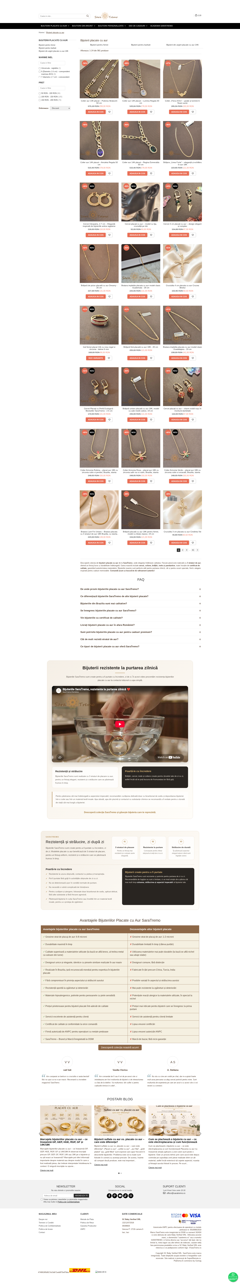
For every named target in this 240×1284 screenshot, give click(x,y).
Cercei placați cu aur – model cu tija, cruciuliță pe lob (141, 225)
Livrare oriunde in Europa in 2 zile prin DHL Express (81, 1274)
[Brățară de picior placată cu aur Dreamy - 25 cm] (99, 263)
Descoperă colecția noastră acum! (120, 1047)
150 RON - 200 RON (49, 100)
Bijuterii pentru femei (47, 45)
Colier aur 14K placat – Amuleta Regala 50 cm (99, 163)
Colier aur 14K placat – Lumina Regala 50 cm (140, 102)
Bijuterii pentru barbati (47, 48)
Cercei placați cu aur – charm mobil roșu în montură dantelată (182, 409)
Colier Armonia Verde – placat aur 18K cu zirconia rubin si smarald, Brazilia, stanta (182, 471)
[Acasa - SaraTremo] (108, 16)
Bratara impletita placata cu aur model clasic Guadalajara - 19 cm (182, 348)
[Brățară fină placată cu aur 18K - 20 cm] (140, 325)
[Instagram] (130, 1195)
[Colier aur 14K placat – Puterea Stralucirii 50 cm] (99, 79)
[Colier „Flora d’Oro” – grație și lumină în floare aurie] (182, 79)
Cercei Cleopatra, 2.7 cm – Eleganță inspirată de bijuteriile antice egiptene (99, 225)
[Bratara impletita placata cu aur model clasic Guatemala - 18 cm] (140, 263)
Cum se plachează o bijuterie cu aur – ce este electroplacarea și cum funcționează (172, 1140)
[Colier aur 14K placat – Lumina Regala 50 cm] (140, 79)
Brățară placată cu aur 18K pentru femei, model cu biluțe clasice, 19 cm (141, 533)
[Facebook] (109, 1195)
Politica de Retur (87, 1223)
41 (193, 550)
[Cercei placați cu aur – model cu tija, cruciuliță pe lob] (140, 202)
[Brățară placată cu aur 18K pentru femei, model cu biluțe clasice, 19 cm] (140, 509)
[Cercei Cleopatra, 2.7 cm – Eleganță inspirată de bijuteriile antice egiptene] (99, 202)
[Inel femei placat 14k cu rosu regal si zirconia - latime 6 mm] (99, 325)
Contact (42, 1232)
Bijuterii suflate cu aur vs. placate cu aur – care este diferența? (119, 1140)
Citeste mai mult (46, 1170)
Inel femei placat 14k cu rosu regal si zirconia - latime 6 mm (99, 348)
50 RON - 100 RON (49, 93)
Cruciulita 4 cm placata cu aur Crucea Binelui (182, 286)
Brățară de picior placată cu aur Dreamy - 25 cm (99, 286)
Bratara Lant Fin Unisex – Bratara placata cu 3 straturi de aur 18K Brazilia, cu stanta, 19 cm (99, 533)
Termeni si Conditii (46, 1223)
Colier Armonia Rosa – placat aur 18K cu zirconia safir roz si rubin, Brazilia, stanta (141, 471)
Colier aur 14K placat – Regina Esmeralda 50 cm (140, 163)
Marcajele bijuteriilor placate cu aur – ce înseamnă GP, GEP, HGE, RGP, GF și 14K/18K (64, 1142)
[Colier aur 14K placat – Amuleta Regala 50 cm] (99, 140)
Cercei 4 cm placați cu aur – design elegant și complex (182, 225)
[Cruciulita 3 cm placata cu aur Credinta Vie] (182, 509)
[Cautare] (87, 16)
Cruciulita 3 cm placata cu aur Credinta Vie (182, 532)
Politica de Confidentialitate (69, 1202)
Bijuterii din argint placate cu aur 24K (53, 51)
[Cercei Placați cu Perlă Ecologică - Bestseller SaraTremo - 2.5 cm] (99, 386)
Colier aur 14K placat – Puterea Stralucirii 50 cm (99, 102)
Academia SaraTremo (161, 26)
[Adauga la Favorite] (109, 112)
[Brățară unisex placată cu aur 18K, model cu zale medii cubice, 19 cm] (140, 386)
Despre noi (43, 1219)
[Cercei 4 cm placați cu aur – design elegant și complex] (182, 202)
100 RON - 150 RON (49, 97)
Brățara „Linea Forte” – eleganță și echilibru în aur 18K (182, 163)
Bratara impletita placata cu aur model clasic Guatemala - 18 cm (140, 286)
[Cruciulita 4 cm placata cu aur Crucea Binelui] (182, 263)
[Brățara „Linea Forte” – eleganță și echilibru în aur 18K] (182, 140)
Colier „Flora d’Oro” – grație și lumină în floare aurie (182, 102)
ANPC (82, 1229)
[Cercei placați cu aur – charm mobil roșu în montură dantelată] (182, 386)
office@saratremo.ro (175, 1193)
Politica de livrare (46, 1229)
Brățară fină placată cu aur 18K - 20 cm (140, 347)
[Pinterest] (114, 1195)
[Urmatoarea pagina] (197, 550)
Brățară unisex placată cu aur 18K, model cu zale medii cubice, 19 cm (141, 409)
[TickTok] (125, 1195)
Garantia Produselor (88, 1226)
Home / (42, 32)
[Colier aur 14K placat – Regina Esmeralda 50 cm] (140, 140)
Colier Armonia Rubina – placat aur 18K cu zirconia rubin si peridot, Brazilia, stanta (99, 471)
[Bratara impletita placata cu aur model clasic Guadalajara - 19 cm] (182, 325)
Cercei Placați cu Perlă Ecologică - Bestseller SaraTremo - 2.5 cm (99, 409)
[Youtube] (120, 1195)
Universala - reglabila (49, 68)
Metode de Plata (87, 1219)
